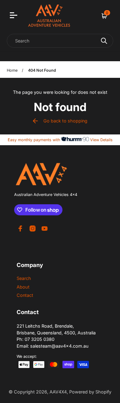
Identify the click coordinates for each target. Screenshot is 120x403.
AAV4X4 (58, 391)
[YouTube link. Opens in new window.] (44, 228)
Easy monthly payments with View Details (60, 140)
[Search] (104, 41)
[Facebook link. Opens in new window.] (20, 228)
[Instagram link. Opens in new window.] (32, 228)
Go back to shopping (65, 120)
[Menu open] (14, 16)
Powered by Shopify (90, 391)
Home (12, 70)
